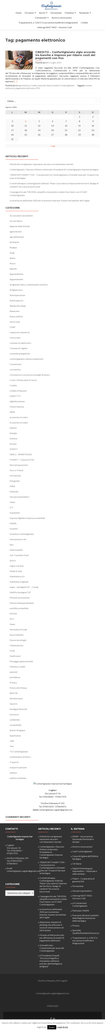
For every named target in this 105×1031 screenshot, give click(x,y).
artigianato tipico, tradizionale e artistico (29, 284)
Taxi (12, 746)
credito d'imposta (18, 390)
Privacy (13, 682)
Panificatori (15, 656)
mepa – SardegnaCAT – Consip (24, 587)
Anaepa (13, 247)
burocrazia (15, 321)
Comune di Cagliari (18, 348)
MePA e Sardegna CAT (20, 592)
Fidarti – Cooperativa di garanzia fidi (83, 880)
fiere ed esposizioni (19, 465)
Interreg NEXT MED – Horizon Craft (54, 27)
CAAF (12, 327)
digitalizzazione (17, 401)
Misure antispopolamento (22, 603)
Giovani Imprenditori (19, 497)
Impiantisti (15, 512)
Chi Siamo (77, 863)
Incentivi (14, 528)
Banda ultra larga (18, 305)
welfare (13, 772)
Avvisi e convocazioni (62, 17)
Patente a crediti (17, 666)
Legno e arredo (17, 565)
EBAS (12, 412)
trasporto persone (18, 767)
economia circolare (19, 417)
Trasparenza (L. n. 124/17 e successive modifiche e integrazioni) (48, 22)
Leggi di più (62, 1027)
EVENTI (14, 449)
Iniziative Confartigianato (63, 85)
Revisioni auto (16, 698)
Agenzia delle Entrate (20, 226)
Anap (12, 252)
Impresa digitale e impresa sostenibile (27, 518)
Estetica (13, 438)
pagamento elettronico (25, 88)
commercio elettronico (20, 343)
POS (38, 88)
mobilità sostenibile (19, 608)
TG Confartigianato (19, 751)
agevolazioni (23, 85)
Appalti (13, 268)
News (12, 624)
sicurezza (14, 714)
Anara (12, 258)
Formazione (56, 12)
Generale (42, 85)
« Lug (52, 145)
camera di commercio (20, 332)
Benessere (14, 311)
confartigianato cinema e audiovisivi (26, 359)
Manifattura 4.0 (17, 576)
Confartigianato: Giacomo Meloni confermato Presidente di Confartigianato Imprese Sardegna (54, 169)
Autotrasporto (16, 300)
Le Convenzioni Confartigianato (79, 904)
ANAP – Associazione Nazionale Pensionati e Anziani (83, 839)
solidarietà (15, 719)
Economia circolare (19, 422)
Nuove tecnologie (18, 640)
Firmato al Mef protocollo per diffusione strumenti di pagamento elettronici (52, 938)
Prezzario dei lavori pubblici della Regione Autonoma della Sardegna (85, 918)
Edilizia (13, 428)
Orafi (12, 650)
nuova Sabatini (16, 634)
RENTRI (14, 693)
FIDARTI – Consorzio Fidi (22, 459)
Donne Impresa (17, 406)
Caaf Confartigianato (82, 851)
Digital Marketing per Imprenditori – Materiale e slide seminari (84, 871)
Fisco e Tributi (16, 470)
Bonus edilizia (16, 316)
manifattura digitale (19, 581)
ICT (11, 507)
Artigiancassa (16, 290)
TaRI (12, 741)
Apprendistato (16, 274)
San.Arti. (14, 703)
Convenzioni (40, 17)
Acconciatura (16, 221)
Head (48, 85)
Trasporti (14, 762)
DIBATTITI (15, 396)
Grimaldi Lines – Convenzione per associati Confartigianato (52, 948)
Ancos (13, 263)
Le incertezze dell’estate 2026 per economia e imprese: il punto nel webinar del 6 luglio (50, 200)
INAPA (13, 523)
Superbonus (15, 735)
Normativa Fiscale (18, 629)
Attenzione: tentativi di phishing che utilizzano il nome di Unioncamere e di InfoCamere (52, 926)
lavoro (13, 560)
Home (18, 12)
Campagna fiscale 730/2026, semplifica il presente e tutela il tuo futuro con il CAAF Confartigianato (53, 900)
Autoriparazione (17, 295)
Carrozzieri (15, 337)
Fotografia (15, 481)
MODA (13, 613)
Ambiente (14, 242)
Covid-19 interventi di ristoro (23, 380)
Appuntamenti (16, 279)
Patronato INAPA (80, 910)
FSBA (12, 486)
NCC (12, 619)
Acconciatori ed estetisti (21, 215)
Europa (13, 443)
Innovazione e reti (18, 539)
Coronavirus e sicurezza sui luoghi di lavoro (30, 374)
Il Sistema (69, 12)
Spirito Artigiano (17, 730)
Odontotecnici (16, 645)
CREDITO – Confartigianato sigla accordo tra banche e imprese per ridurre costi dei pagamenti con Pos (65, 55)
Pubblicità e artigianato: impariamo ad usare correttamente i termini (41, 164)
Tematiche (84, 12)
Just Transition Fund (19, 555)
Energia (13, 433)
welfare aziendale (18, 778)
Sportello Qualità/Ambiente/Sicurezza (85, 931)
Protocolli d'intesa (18, 688)
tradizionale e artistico (20, 756)
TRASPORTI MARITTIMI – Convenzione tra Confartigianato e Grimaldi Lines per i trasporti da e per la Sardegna (53, 867)
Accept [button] (52, 1027)
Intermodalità (16, 550)
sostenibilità (15, 725)
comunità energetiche (20, 353)
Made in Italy (16, 571)
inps (12, 544)
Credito (84, 22)
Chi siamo (29, 12)
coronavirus (15, 369)
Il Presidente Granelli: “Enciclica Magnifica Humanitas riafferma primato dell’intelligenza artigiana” (51, 961)
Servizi (42, 12)
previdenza (15, 677)
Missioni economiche (20, 597)
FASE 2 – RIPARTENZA (21, 454)
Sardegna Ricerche (18, 709)
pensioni (14, 672)
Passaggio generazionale (21, 661)
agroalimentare (17, 237)
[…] (15, 81)
